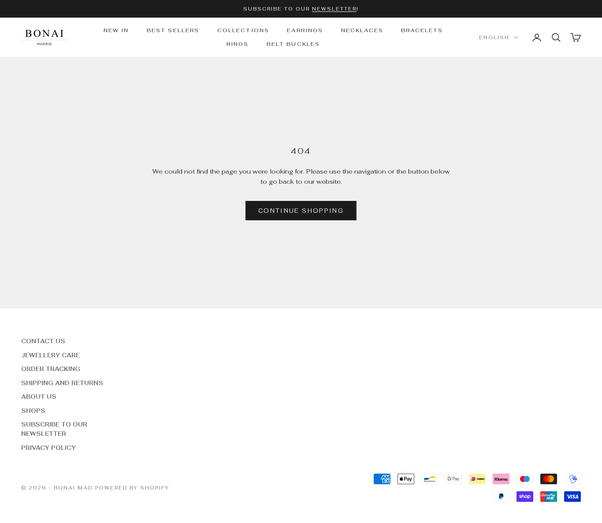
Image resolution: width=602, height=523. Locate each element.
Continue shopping (301, 211)
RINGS (238, 44)
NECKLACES (362, 30)
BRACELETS (422, 30)
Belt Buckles (293, 44)
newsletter (334, 9)
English (494, 37)
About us (38, 397)
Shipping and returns (62, 383)
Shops (33, 411)
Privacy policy (48, 448)
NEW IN (116, 30)
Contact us (43, 341)
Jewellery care (50, 355)
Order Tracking (50, 369)
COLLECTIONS (243, 30)
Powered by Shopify (132, 488)
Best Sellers (173, 30)
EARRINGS (305, 30)
